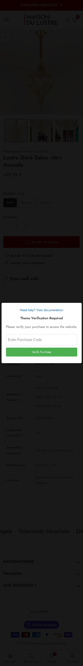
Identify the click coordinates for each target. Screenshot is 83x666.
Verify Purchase (41, 352)
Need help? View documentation (41, 310)
